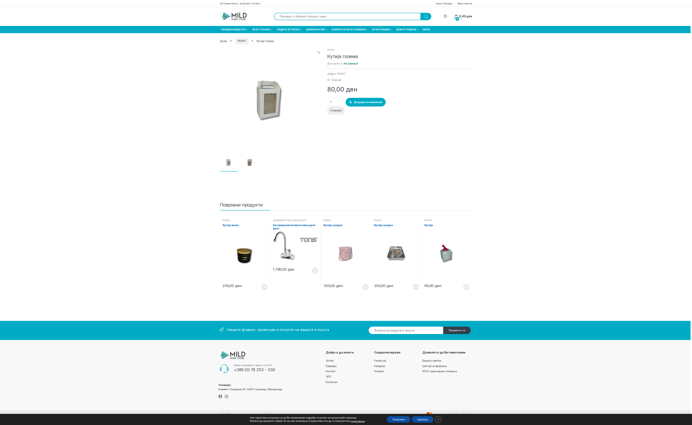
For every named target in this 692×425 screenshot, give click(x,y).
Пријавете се (457, 330)
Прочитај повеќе (262, 287)
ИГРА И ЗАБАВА (381, 29)
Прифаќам (398, 419)
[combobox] (347, 16)
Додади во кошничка (368, 102)
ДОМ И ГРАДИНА (406, 29)
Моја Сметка (465, 3)
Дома (223, 40)
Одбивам (422, 419)
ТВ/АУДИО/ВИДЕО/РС (233, 29)
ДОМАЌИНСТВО (315, 29)
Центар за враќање (434, 366)
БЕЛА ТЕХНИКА (261, 29)
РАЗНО (426, 29)
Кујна (295, 220)
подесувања (358, 421)
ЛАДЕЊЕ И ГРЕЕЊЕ (288, 29)
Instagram (379, 366)
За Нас (330, 360)
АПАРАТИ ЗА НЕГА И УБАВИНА (349, 29)
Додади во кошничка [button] (312, 271)
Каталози (331, 382)
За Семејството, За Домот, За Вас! (240, 3)
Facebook (380, 360)
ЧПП (328, 376)
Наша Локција (444, 3)
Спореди (336, 79)
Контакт (331, 371)
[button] (318, 52)
